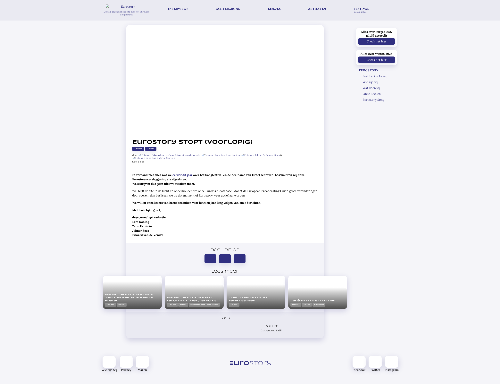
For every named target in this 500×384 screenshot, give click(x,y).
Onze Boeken (372, 94)
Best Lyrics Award (375, 76)
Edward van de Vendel (188, 155)
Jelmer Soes (273, 155)
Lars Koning (233, 155)
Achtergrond (228, 9)
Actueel (138, 149)
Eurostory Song (373, 99)
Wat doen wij (371, 88)
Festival (361, 10)
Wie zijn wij (370, 82)
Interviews (178, 9)
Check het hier (377, 41)
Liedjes (274, 9)
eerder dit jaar (182, 175)
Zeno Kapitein (167, 158)
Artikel (150, 149)
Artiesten (317, 9)
